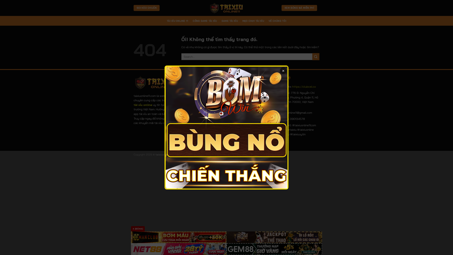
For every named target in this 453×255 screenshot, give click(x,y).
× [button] (283, 70)
